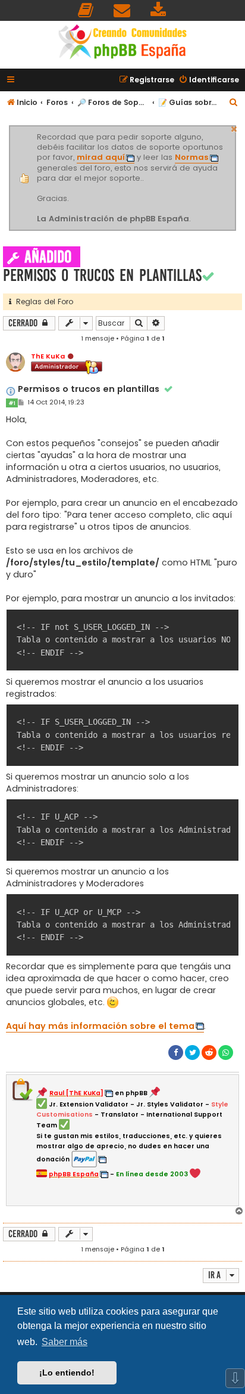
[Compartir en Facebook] (175, 1052)
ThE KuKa (48, 356)
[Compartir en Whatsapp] (225, 1052)
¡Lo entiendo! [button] (67, 1372)
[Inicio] (122, 43)
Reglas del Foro (42, 301)
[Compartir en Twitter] (192, 1052)
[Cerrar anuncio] (234, 128)
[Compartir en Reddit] (209, 1052)
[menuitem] (86, 10)
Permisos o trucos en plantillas (102, 275)
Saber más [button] (64, 1342)
